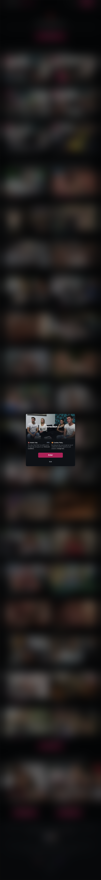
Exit (50, 461)
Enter (50, 455)
